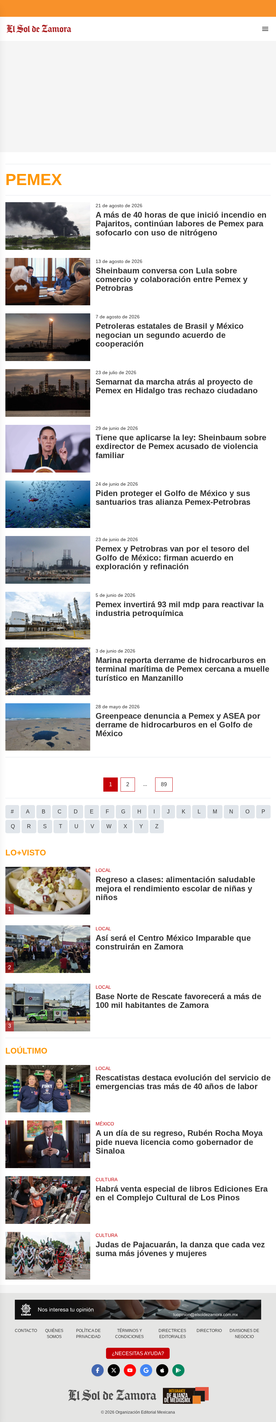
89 (164, 784)
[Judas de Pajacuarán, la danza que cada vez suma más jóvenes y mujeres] (47, 1256)
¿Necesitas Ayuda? (138, 1353)
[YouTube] (130, 1370)
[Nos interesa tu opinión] (138, 1310)
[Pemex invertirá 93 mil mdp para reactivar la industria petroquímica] (47, 615)
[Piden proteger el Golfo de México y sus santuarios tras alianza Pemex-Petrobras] (47, 504)
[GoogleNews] (146, 1370)
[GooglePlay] (178, 1370)
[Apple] (162, 1370)
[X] (114, 1370)
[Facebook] (98, 1370)
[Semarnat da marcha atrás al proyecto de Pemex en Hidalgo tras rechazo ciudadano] (47, 393)
